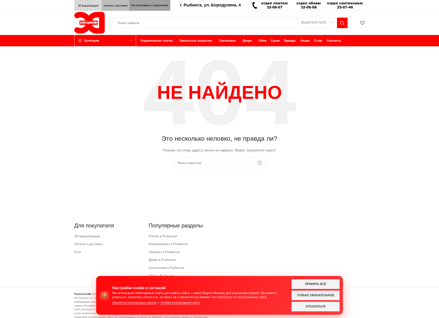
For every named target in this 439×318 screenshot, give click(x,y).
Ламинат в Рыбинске (164, 252)
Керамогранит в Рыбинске (168, 244)
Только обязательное (316, 295)
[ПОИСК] (342, 23)
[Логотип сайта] (89, 22)
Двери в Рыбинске (162, 259)
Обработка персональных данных (134, 302)
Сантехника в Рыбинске (166, 267)
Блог (77, 252)
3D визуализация (87, 236)
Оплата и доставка (88, 244)
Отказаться (315, 306)
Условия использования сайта (180, 302)
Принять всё (315, 284)
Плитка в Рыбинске (163, 236)
